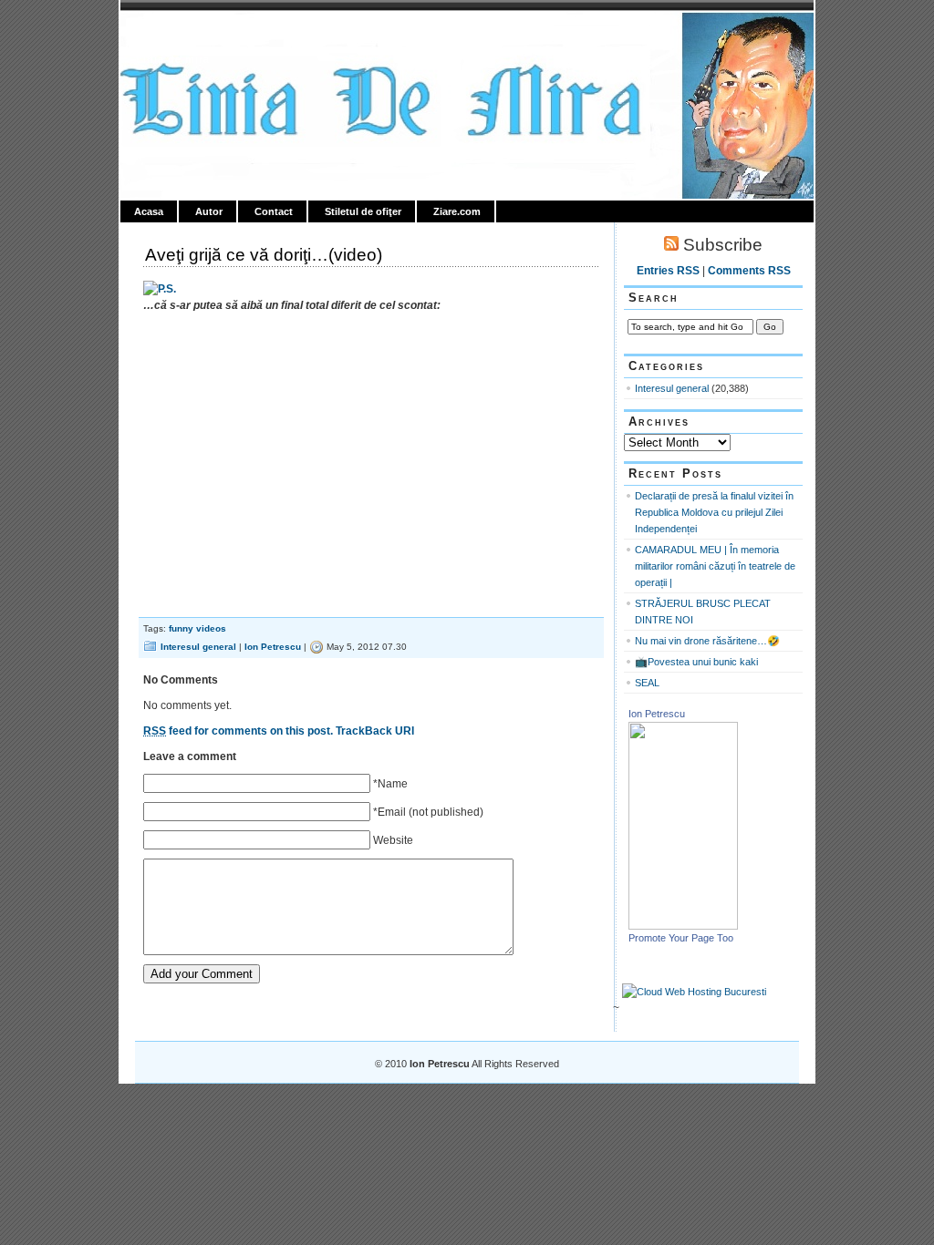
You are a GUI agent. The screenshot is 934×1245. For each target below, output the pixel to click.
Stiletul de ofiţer (363, 211)
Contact (273, 211)
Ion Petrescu (199, 33)
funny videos (197, 628)
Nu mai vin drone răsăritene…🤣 (707, 640)
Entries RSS (668, 270)
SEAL (647, 682)
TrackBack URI (375, 731)
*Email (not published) (428, 812)
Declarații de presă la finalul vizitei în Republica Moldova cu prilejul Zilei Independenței (714, 512)
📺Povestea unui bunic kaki (696, 661)
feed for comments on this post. (238, 731)
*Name (390, 783)
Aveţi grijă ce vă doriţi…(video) (263, 254)
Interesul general (198, 647)
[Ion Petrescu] (683, 926)
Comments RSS (749, 270)
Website (393, 840)
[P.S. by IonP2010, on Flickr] (159, 289)
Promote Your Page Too (680, 937)
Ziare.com (457, 211)
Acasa (148, 211)
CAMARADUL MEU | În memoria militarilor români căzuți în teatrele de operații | (715, 566)
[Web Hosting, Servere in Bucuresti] (694, 991)
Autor (209, 211)
